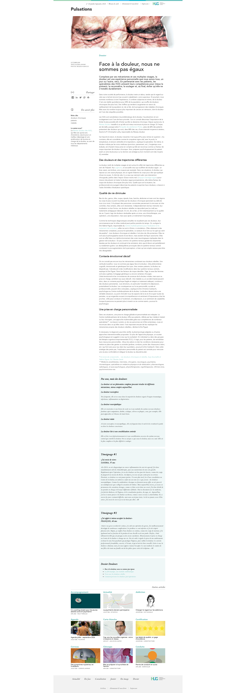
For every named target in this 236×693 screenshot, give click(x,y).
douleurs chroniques (78, 118)
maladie (74, 123)
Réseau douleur (105, 124)
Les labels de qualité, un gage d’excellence (147, 638)
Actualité (107, 592)
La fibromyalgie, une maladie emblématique (119, 572)
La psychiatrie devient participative (116, 610)
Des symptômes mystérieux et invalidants (82, 665)
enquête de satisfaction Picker (131, 127)
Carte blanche (110, 619)
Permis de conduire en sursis (146, 664)
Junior (113, 679)
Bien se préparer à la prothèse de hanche (115, 665)
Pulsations (81, 9)
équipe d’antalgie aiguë (147, 178)
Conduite (140, 646)
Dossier (102, 55)
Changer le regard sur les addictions (149, 610)
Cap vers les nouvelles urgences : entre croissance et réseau (118, 638)
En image (124, 679)
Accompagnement (79, 592)
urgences (118, 168)
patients (74, 120)
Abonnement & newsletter (130, 4)
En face (87, 679)
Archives (103, 688)
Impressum (145, 4)
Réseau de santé (114, 4)
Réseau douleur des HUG (82, 131)
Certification (142, 619)
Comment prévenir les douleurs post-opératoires (120, 577)
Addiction (140, 592)
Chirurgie (107, 646)
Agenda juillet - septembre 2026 (83, 637)
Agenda (74, 619)
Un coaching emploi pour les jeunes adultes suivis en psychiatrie (84, 610)
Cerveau (75, 646)
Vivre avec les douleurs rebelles (115, 574)
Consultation (100, 679)
